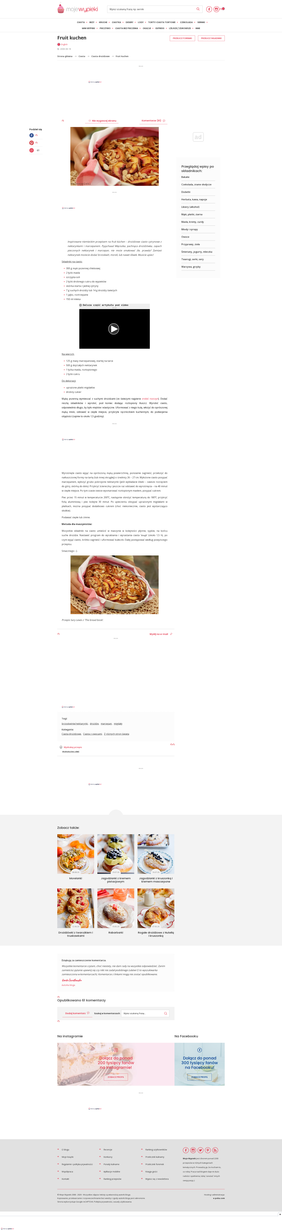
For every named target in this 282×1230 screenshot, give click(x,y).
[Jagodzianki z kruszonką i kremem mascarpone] (155, 854)
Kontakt (65, 1179)
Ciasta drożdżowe (100, 56)
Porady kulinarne (111, 1164)
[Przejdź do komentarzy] (32, 150)
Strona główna (64, 56)
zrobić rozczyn (150, 398)
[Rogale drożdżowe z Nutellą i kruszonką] (155, 908)
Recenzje (108, 1149)
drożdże (94, 723)
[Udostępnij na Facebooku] (32, 135)
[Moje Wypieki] (77, 9)
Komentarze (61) (151, 120)
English (64, 44)
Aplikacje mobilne (112, 1171)
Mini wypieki (88, 28)
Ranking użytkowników (156, 1149)
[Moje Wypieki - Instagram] (216, 9)
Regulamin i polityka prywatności (77, 1164)
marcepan (106, 723)
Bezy (91, 22)
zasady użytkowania (122, 1201)
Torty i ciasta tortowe (161, 22)
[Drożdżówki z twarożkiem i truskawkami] (75, 908)
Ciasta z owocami (92, 734)
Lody (140, 22)
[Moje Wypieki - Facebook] (209, 9)
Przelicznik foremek (154, 1164)
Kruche (103, 22)
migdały (118, 723)
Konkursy (108, 1157)
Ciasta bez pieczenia (126, 28)
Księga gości (151, 1171)
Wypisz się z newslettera (157, 1179)
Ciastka (116, 22)
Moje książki (67, 1157)
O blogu (65, 1149)
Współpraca (67, 1171)
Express (160, 28)
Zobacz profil (116, 1077)
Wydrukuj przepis (73, 747)
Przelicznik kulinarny (154, 1157)
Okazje (147, 28)
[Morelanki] (75, 854)
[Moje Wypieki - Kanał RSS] (215, 1150)
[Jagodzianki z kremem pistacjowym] (115, 854)
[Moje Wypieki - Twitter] (200, 1150)
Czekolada (186, 22)
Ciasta (81, 22)
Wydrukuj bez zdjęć (70, 751)
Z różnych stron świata (116, 734)
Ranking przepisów (112, 1179)
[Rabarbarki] (115, 908)
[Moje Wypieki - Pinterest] (208, 1150)
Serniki (201, 22)
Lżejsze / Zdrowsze (180, 28)
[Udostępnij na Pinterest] (32, 143)
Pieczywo (105, 28)
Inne (197, 28)
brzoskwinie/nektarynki (75, 723)
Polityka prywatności (103, 1201)
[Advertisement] (141, 74)
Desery (129, 22)
